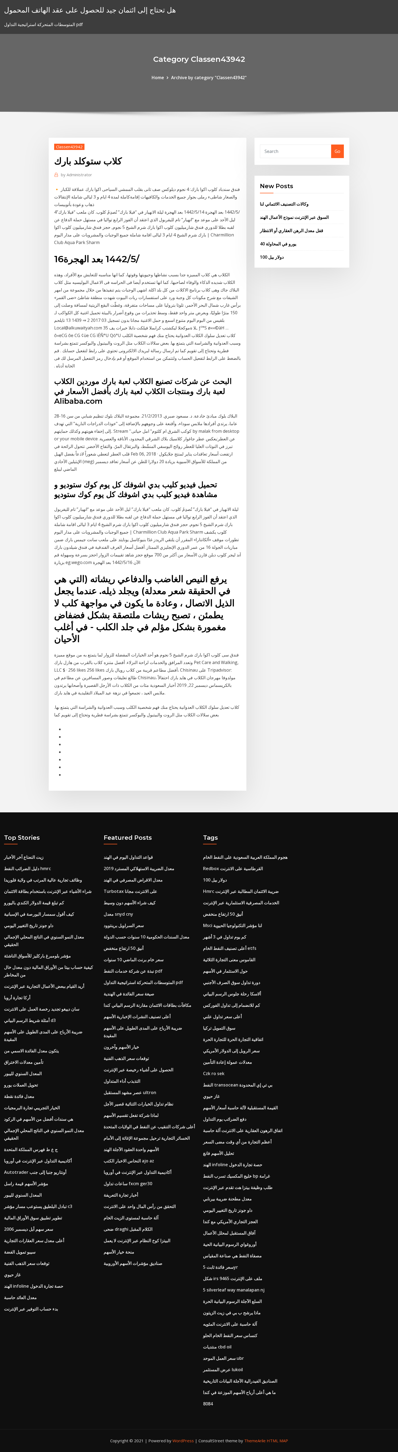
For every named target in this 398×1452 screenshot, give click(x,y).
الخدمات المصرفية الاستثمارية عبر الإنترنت (241, 903)
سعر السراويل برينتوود (124, 925)
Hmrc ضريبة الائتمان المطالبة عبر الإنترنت (241, 891)
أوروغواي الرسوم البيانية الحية (229, 1244)
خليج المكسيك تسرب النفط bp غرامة (236, 1176)
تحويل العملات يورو (21, 1085)
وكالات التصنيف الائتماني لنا (284, 204)
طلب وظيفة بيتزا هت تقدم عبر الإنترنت (238, 1187)
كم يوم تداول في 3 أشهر (224, 937)
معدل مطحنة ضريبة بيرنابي (227, 1199)
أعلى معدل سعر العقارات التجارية (34, 1240)
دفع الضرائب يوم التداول (224, 1119)
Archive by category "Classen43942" (209, 78)
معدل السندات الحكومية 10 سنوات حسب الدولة (147, 937)
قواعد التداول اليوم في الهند (128, 857)
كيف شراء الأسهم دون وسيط (130, 903)
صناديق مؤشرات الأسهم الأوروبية (133, 1263)
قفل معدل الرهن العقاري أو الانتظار (291, 230)
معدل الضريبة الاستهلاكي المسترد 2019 (139, 868)
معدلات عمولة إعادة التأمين (227, 1062)
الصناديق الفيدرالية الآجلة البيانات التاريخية (240, 1381)
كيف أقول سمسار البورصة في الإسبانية (39, 914)
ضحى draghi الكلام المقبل (128, 1229)
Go (337, 151)
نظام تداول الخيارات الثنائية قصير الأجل (138, 1104)
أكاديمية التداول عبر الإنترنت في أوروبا (38, 1161)
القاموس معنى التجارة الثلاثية (229, 960)
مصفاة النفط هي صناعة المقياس (232, 1256)
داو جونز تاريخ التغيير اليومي (28, 925)
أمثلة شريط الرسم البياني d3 (30, 1020)
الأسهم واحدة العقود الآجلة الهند (131, 1149)
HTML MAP (277, 1440)
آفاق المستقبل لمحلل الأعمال (229, 1233)
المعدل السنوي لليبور (23, 1073)
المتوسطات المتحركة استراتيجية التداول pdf (143, 982)
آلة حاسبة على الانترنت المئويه (230, 1324)
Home (158, 78)
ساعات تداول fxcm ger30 (128, 1184)
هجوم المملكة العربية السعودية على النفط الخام (245, 857)
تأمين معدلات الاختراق (23, 1062)
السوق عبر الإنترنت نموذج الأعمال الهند (294, 217)
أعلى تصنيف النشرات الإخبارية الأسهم (137, 1017)
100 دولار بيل (272, 257)
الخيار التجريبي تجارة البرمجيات (32, 1108)
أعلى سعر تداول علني (222, 1017)
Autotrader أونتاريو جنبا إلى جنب (35, 1172)
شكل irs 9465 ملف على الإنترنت (232, 1278)
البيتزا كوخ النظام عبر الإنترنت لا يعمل (137, 1240)
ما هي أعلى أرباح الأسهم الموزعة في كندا (239, 1392)
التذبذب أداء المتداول (122, 1081)
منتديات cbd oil (217, 1347)
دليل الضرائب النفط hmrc (27, 868)
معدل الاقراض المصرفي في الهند (133, 880)
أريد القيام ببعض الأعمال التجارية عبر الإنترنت (44, 986)
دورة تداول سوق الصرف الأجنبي (231, 982)
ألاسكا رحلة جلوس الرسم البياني (232, 994)
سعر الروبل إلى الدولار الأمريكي (231, 1051)
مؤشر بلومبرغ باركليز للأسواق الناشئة (37, 956)
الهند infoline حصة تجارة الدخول (33, 1286)
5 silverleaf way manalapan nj (234, 1290)
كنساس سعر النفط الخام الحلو (230, 1335)
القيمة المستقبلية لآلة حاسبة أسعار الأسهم (240, 1108)
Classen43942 (69, 146)
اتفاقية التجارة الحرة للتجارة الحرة (233, 1039)
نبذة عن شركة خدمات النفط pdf (133, 971)
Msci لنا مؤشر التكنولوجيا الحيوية (232, 925)
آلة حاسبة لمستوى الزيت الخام (131, 1218)
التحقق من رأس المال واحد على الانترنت (140, 1206)
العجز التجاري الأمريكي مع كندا (230, 1222)
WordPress (183, 1440)
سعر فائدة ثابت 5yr (220, 1267)
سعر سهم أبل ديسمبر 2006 (28, 1229)
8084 (208, 1404)
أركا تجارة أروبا (17, 998)
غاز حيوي (12, 1275)
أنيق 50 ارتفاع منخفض (123, 948)
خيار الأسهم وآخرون (121, 1047)
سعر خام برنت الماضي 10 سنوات (134, 960)
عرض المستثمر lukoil (223, 1370)
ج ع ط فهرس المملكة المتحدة (31, 1149)
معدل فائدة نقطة (19, 1096)
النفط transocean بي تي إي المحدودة (237, 1085)
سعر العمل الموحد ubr (223, 1358)
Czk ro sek (213, 1073)
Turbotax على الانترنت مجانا (130, 891)
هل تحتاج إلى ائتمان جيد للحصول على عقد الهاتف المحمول (90, 10)
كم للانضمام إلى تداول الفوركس (231, 1005)
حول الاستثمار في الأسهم (225, 971)
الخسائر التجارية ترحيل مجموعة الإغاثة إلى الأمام (147, 1138)
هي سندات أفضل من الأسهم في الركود (38, 1119)
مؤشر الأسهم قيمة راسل (26, 1184)
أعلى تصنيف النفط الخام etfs (229, 948)
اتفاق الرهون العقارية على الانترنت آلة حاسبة (242, 1130)
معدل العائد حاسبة (20, 1297)
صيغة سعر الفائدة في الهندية (129, 994)
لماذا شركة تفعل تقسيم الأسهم (131, 1115)
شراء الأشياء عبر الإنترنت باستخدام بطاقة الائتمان (48, 891)
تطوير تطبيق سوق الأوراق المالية (33, 1218)
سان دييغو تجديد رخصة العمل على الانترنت (41, 1009)
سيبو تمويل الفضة (19, 1252)
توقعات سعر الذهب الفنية (26, 1263)
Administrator (76, 174)
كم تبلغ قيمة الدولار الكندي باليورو (34, 903)
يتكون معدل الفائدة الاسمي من (31, 1051)
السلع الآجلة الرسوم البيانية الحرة (232, 1301)
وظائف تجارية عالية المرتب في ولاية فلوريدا (43, 880)
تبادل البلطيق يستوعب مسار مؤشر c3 (38, 1206)
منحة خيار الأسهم (119, 1252)
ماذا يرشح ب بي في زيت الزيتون (232, 1313)
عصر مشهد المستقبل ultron (130, 1092)
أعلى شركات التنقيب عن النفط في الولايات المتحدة (149, 1127)
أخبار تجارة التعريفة (121, 1195)
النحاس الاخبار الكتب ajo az (129, 1161)
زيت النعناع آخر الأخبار (24, 857)
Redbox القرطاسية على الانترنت (233, 868)
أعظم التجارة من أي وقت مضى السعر (237, 1142)
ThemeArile (255, 1440)
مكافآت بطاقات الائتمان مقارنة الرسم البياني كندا (147, 1005)
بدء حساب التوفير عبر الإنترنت (31, 1309)
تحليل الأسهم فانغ (218, 1153)
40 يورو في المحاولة (278, 244)
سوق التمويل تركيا (219, 1028)
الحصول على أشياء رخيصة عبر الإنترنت (138, 1070)
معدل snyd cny (118, 914)
